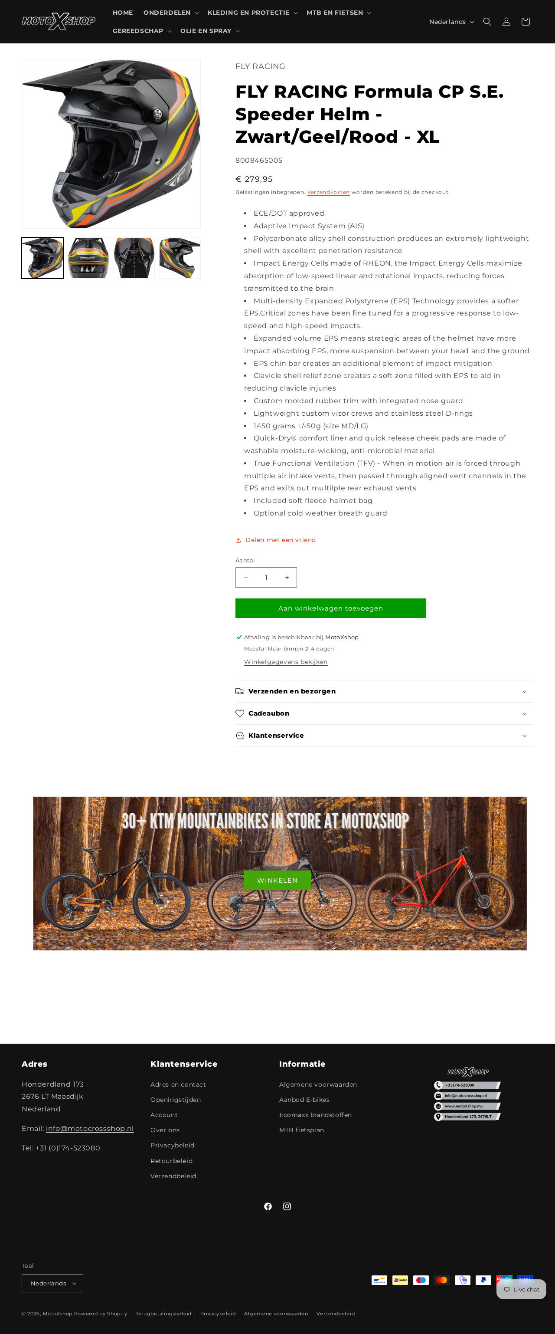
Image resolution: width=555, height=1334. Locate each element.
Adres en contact (178, 1084)
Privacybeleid (172, 1145)
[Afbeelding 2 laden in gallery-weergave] (88, 258)
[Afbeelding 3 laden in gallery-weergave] (134, 258)
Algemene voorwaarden (318, 1084)
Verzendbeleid (173, 1176)
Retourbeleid (171, 1161)
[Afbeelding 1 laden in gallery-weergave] (42, 258)
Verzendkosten (328, 192)
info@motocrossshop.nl (90, 1128)
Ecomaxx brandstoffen (315, 1115)
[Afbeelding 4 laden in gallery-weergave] (180, 258)
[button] (170, 12)
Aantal (245, 560)
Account (164, 1115)
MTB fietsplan (301, 1130)
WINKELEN (277, 880)
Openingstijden (175, 1100)
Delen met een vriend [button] (280, 540)
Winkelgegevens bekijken (286, 662)
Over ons (165, 1130)
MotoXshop (57, 1314)
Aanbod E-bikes (304, 1100)
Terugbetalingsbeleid (164, 1314)
